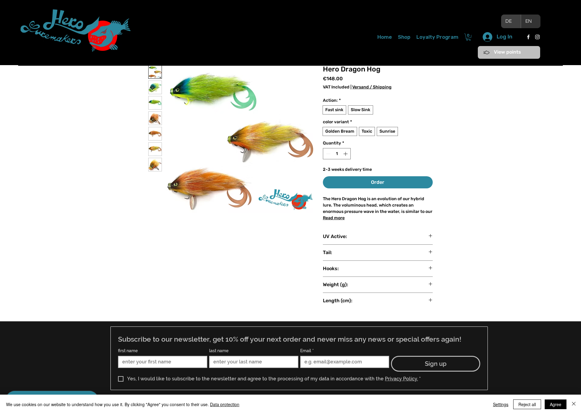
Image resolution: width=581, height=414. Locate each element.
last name (218, 350)
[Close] (573, 404)
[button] (468, 37)
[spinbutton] (336, 153)
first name (128, 350)
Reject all (527, 404)
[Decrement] (327, 153)
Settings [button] (500, 404)
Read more (334, 217)
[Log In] (487, 37)
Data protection (224, 404)
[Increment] (346, 153)
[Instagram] (537, 37)
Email (307, 350)
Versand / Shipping (372, 87)
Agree (555, 404)
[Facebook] (528, 37)
